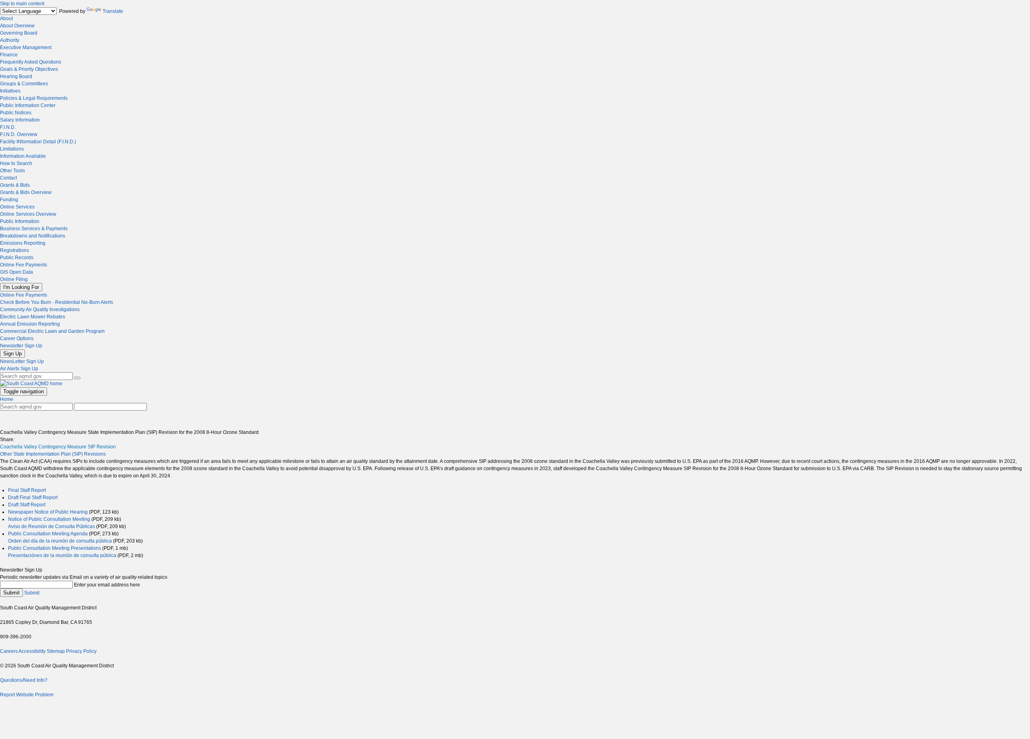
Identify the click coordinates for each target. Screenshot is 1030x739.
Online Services (17, 207)
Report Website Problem (27, 695)
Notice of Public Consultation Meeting (49, 519)
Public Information (19, 221)
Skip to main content (22, 3)
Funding (9, 199)
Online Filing (14, 279)
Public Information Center (28, 105)
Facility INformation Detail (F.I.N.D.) (38, 141)
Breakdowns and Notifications (32, 236)
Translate (113, 11)
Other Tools (12, 170)
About (6, 18)
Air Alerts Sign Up (19, 369)
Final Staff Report (27, 490)
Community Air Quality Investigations (40, 309)
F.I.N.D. (8, 127)
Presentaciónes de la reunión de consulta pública (62, 555)
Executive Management (26, 47)
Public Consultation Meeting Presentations (54, 548)
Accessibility (32, 651)
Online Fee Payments (23, 265)
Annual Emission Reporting (30, 324)
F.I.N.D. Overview (18, 134)
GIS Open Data (16, 272)
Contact (8, 178)
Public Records (16, 257)
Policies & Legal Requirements (34, 98)
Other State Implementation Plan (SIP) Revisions (53, 454)
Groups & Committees (24, 84)
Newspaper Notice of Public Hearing (48, 512)
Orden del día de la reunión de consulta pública (60, 541)
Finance (9, 55)
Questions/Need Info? (23, 680)
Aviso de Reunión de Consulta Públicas (51, 526)
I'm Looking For (21, 287)
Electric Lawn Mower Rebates (32, 317)
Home (6, 399)
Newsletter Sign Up (21, 346)
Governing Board (18, 33)
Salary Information (20, 120)
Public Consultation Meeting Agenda (48, 534)
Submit (11, 593)
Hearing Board (16, 76)
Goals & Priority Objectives (29, 69)
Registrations (14, 250)
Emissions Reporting (22, 243)
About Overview (17, 26)
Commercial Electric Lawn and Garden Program (52, 331)
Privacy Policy (81, 651)
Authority (9, 40)
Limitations (12, 149)
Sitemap (56, 651)
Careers (9, 651)
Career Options (16, 338)
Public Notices (15, 113)
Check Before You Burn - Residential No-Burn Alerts (56, 302)
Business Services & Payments (34, 228)
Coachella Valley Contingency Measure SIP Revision (58, 447)
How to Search (16, 163)
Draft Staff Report (26, 505)
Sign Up (12, 354)
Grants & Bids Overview (26, 192)
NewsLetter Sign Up (22, 361)
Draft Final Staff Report (33, 497)
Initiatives (10, 91)
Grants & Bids (15, 185)
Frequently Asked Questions (30, 62)
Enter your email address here (107, 585)
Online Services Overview (28, 214)
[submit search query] (77, 378)
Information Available (23, 156)
